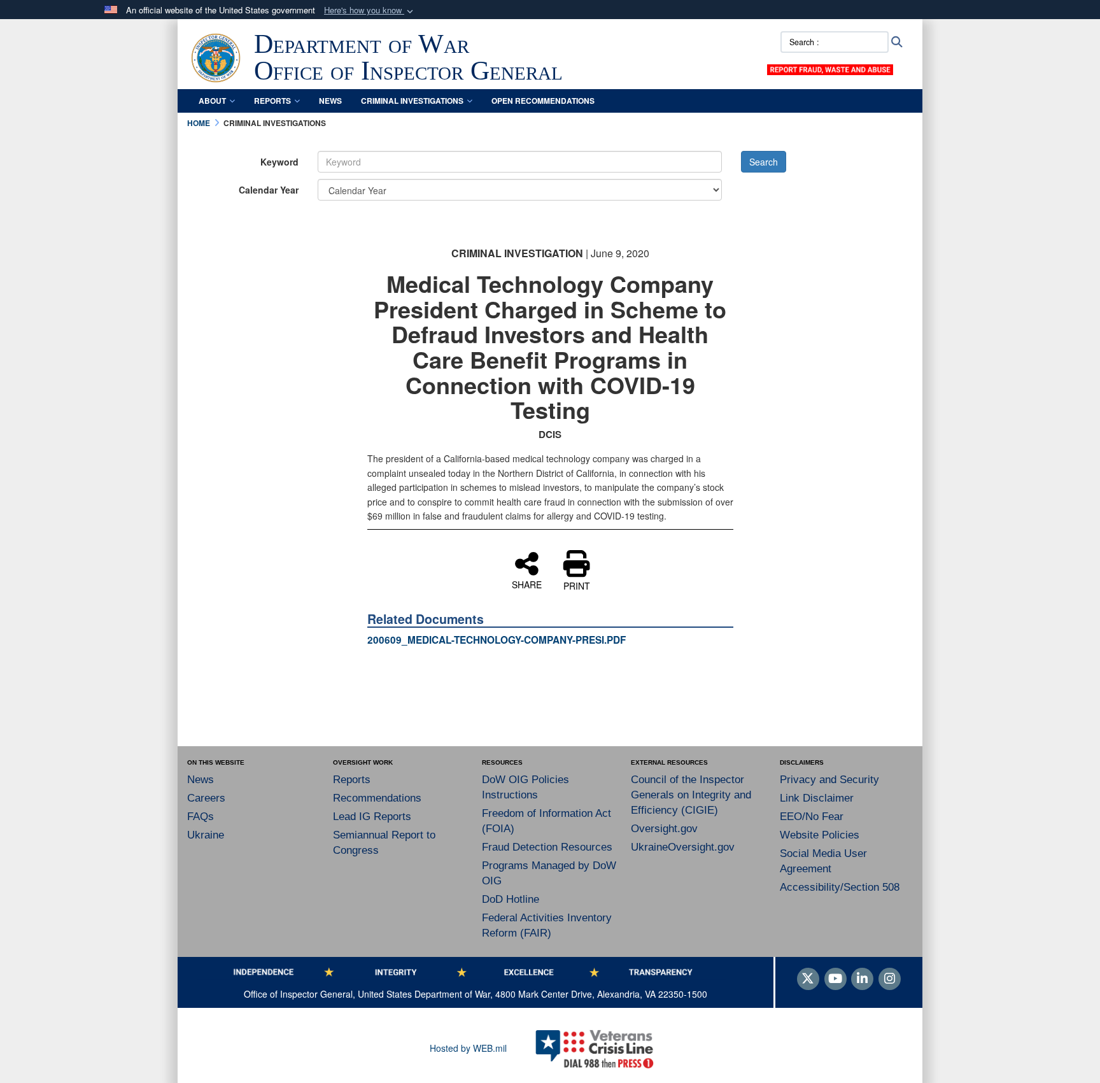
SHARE (527, 584)
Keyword (279, 161)
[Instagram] (889, 979)
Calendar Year (269, 189)
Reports (272, 100)
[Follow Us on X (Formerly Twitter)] (808, 979)
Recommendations (377, 798)
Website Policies (819, 835)
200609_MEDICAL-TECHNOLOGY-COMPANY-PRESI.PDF (496, 640)
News (330, 100)
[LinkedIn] (862, 979)
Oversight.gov (664, 829)
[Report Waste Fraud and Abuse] (830, 68)
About (212, 100)
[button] (370, 10)
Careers (206, 798)
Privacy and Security (829, 780)
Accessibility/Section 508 (839, 887)
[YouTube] (835, 979)
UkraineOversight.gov (683, 847)
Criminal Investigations (412, 100)
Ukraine (205, 835)
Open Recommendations (543, 100)
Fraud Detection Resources (547, 847)
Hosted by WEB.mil (468, 1048)
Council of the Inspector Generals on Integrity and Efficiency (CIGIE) (691, 795)
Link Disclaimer (817, 798)
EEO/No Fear (811, 816)
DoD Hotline (510, 899)
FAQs (200, 816)
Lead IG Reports (372, 816)
